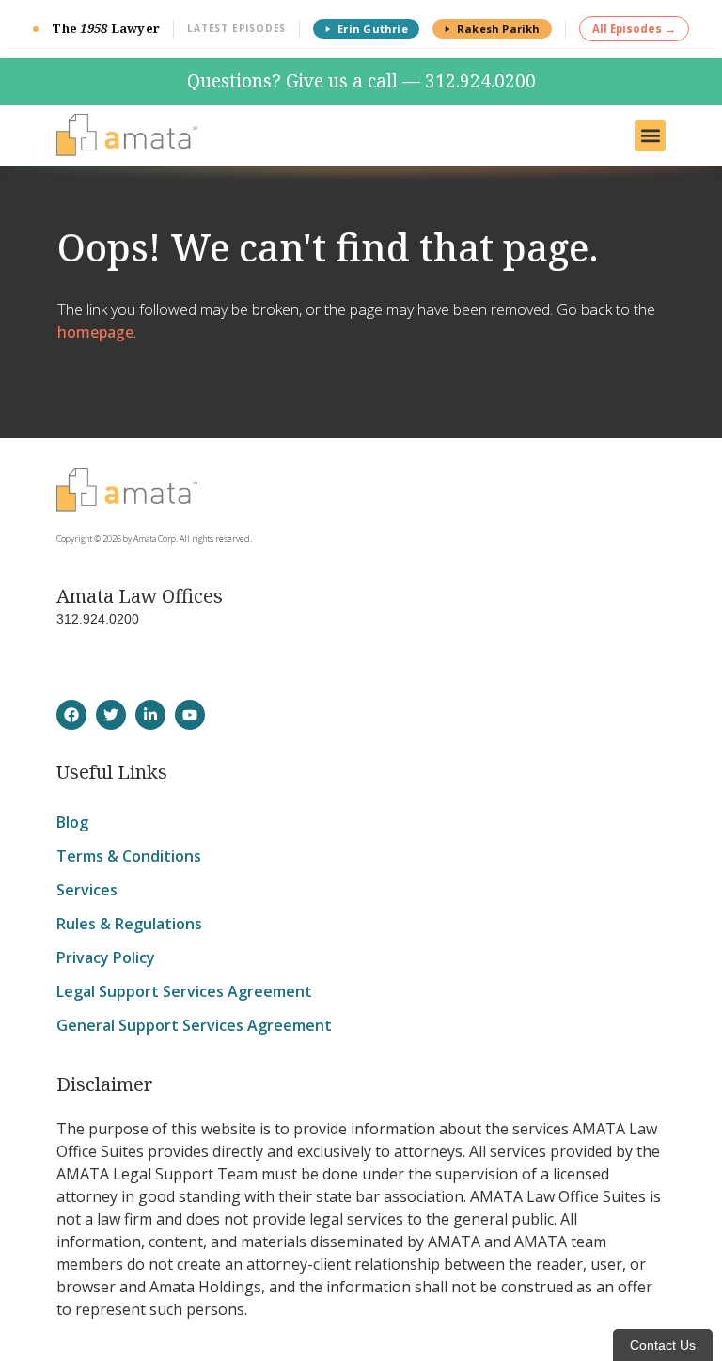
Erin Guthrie (372, 29)
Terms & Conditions (128, 856)
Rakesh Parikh (499, 29)
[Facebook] (71, 715)
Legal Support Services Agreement (184, 991)
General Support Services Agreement (194, 1025)
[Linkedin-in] (150, 715)
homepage (95, 332)
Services (87, 889)
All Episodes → (634, 29)
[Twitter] (111, 715)
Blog (72, 822)
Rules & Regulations (129, 923)
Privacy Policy (105, 957)
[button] (650, 135)
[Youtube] (190, 715)
